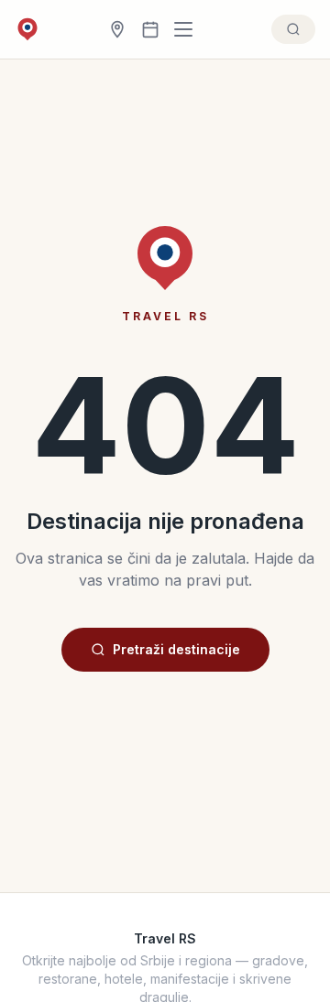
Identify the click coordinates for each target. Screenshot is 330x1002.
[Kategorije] (189, 29)
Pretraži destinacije (176, 649)
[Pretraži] (293, 29)
